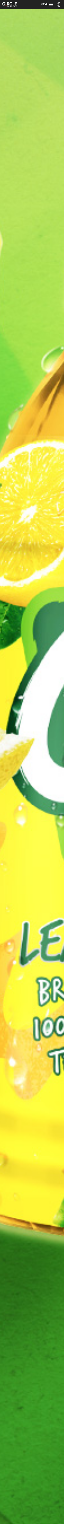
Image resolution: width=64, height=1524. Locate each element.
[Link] (15, 4)
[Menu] (59, 4)
